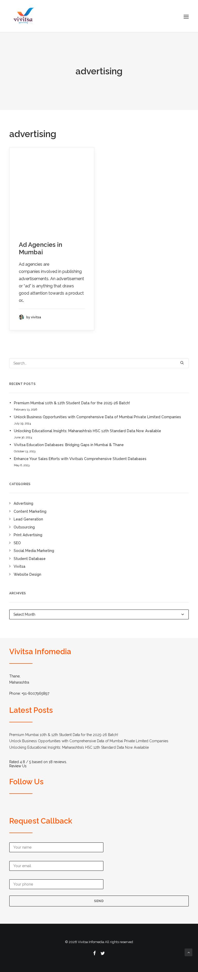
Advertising (23, 503)
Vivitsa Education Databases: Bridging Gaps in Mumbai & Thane (69, 445)
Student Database (30, 559)
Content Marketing (30, 511)
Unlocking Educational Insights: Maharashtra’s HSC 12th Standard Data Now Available (87, 431)
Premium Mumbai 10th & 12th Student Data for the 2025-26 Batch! (72, 403)
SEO (17, 543)
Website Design (27, 574)
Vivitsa (19, 566)
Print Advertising (28, 535)
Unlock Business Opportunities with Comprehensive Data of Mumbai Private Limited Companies (97, 417)
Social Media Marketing (34, 551)
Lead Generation (28, 519)
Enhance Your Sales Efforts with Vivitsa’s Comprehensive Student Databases (80, 459)
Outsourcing (24, 527)
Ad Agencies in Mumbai (40, 248)
